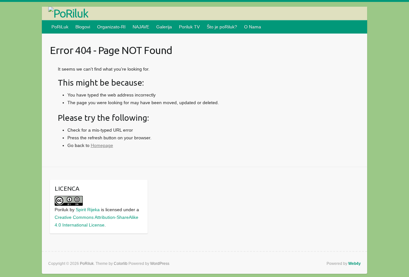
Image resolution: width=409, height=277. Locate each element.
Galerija (164, 26)
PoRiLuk (59, 26)
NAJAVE (141, 26)
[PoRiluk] (204, 13)
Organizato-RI (111, 26)
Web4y (354, 263)
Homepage (102, 145)
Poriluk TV (189, 26)
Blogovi (82, 26)
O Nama (252, 26)
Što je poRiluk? (222, 26)
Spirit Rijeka (88, 209)
